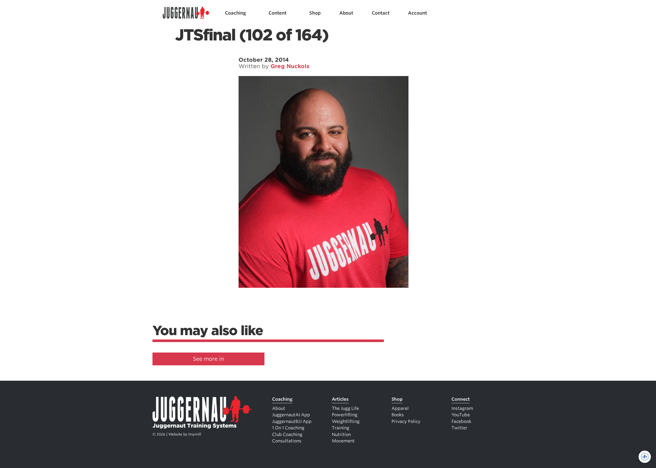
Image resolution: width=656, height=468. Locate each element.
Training (340, 427)
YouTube (461, 414)
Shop (315, 13)
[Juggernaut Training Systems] (186, 13)
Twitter (459, 427)
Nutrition (341, 434)
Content (277, 13)
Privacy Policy (406, 421)
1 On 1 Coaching (288, 427)
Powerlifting (344, 414)
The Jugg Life (345, 408)
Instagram (462, 408)
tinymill (194, 434)
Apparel (400, 408)
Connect (461, 399)
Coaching (235, 13)
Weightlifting (346, 421)
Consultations (286, 440)
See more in (208, 359)
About (346, 13)
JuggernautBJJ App (292, 421)
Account (417, 13)
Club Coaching (287, 434)
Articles (340, 399)
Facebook (461, 421)
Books (398, 414)
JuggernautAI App (291, 414)
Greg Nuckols (290, 66)
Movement (343, 440)
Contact (380, 13)
